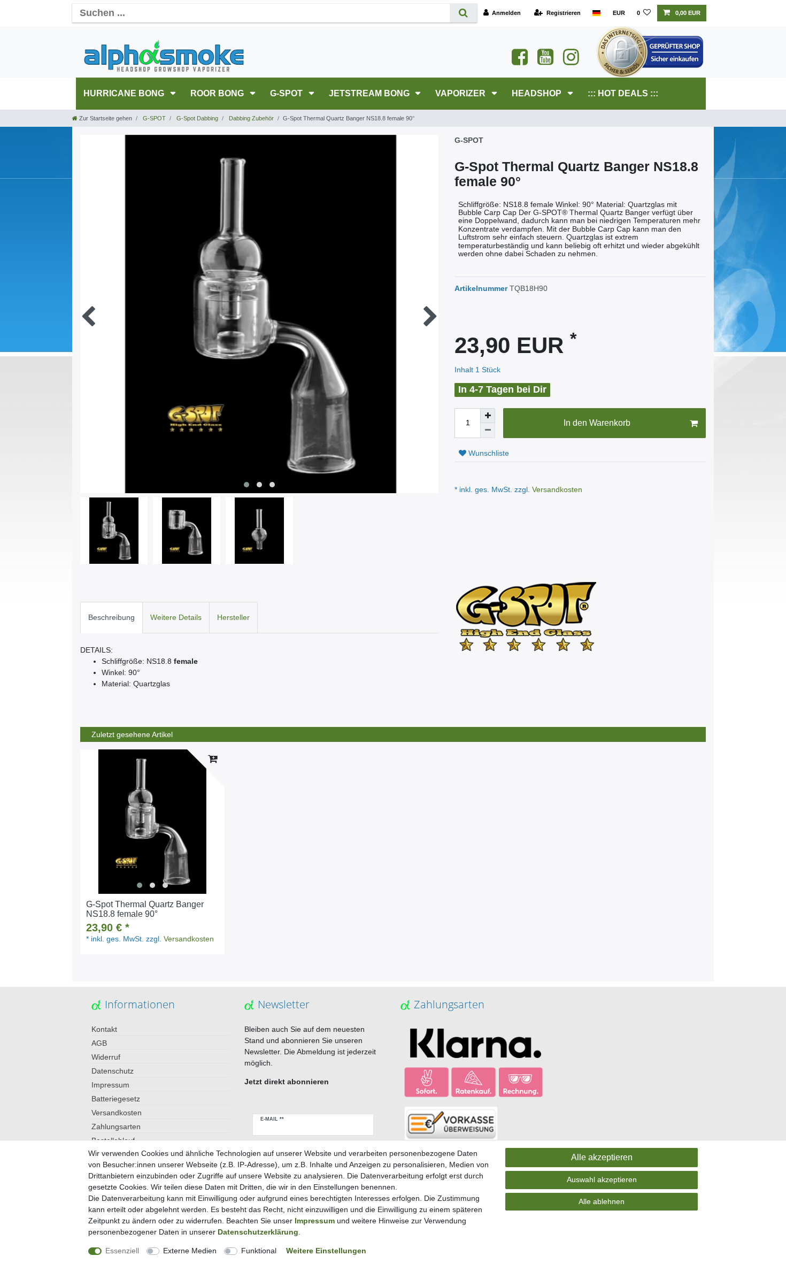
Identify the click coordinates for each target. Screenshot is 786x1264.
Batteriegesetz (115, 1098)
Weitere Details (176, 617)
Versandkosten (556, 489)
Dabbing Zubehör (250, 118)
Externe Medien (190, 1250)
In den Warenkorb (597, 422)
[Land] (596, 13)
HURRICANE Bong (124, 93)
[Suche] (463, 13)
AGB (99, 1043)
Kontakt (104, 1029)
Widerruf (105, 1057)
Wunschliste (487, 453)
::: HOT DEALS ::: (623, 93)
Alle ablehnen (602, 1201)
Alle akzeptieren (602, 1157)
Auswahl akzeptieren (602, 1179)
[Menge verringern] (487, 430)
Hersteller (233, 617)
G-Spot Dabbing (196, 118)
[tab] (111, 617)
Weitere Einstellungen (326, 1250)
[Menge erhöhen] (487, 415)
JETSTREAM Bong (370, 93)
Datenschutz (112, 1071)
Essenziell (122, 1250)
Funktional (258, 1250)
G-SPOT (287, 93)
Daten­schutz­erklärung (258, 1232)
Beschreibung (111, 617)
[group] (152, 821)
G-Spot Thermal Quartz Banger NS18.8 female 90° (145, 909)
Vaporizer (461, 93)
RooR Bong (218, 93)
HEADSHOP (538, 93)
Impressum (110, 1085)
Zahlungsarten (116, 1126)
